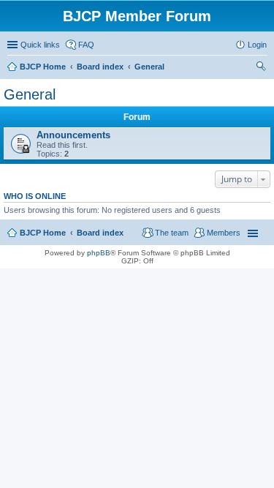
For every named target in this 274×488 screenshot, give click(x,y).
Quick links (40, 44)
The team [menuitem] (172, 232)
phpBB (98, 253)
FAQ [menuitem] (86, 44)
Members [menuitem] (223, 232)
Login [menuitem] (257, 44)
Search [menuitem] (261, 68)
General (30, 94)
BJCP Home (43, 232)
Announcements (73, 134)
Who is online (35, 196)
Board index (100, 232)
